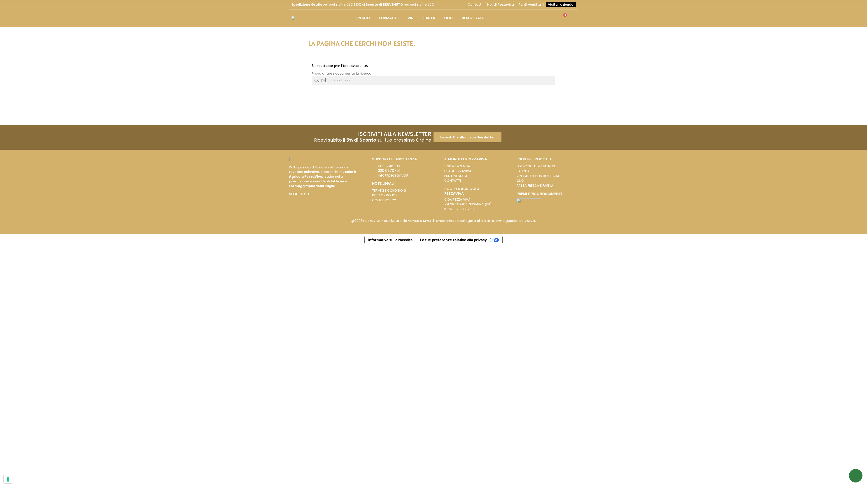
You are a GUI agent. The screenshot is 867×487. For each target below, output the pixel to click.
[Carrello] (563, 18)
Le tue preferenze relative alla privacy (453, 240)
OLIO (448, 18)
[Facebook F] (291, 201)
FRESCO (363, 18)
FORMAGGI (389, 18)
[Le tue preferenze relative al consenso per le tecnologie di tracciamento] (8, 479)
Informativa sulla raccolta (390, 240)
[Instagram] (298, 201)
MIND (427, 220)
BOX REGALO (473, 18)
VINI (411, 18)
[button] (467, 137)
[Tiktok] (311, 201)
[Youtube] (305, 201)
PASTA (429, 18)
